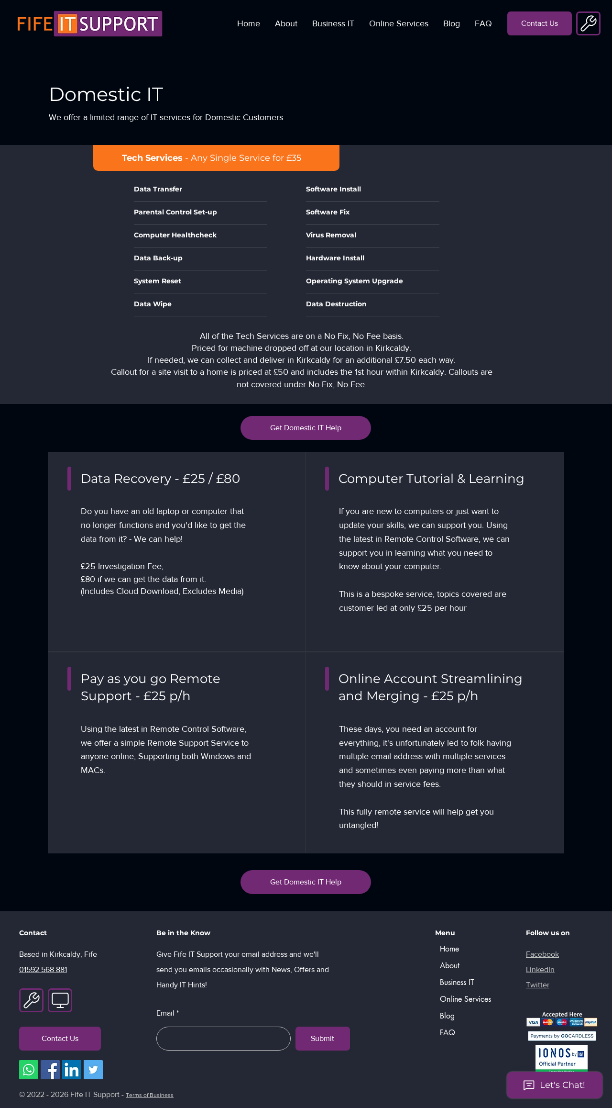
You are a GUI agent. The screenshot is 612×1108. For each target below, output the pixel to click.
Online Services (463, 999)
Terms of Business (150, 1095)
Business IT (457, 982)
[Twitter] (93, 1069)
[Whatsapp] (28, 1069)
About (449, 966)
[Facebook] (50, 1069)
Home (449, 949)
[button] (333, 23)
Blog (447, 1016)
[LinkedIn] (71, 1069)
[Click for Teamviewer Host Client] (60, 1000)
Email (165, 1013)
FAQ (447, 1033)
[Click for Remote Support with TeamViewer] (588, 23)
